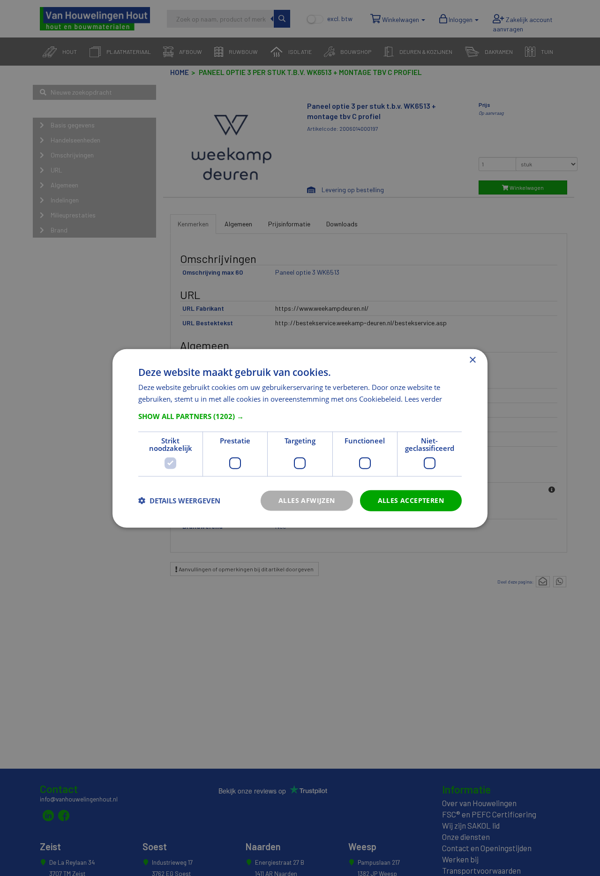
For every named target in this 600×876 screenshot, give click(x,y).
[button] (300, 416)
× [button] (472, 359)
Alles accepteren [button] (411, 499)
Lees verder (423, 398)
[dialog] (300, 438)
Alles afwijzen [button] (306, 499)
